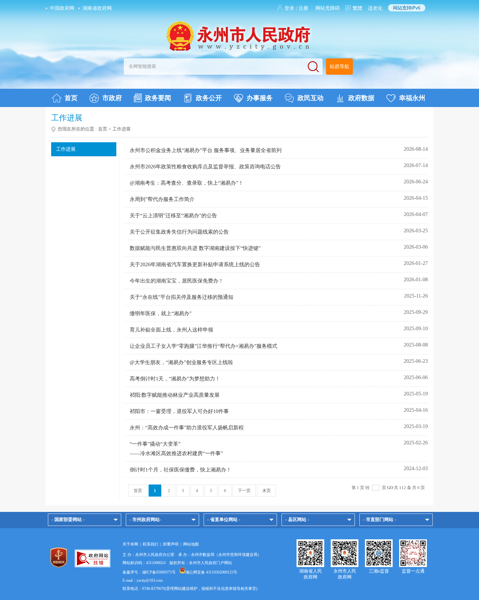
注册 (303, 8)
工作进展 (66, 149)
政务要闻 (158, 97)
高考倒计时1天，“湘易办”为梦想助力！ (175, 378)
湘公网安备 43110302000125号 (211, 572)
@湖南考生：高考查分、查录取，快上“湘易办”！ (186, 183)
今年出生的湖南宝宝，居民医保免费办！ (177, 281)
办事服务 (260, 97)
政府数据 (361, 97)
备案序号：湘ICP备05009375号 (149, 572)
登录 (289, 8)
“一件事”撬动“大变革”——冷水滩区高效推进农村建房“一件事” (176, 448)
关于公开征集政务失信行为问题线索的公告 (179, 232)
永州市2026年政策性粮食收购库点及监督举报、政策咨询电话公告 (205, 166)
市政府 (112, 97)
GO (390, 487)
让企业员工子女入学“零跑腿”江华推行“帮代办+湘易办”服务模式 (203, 346)
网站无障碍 (327, 8)
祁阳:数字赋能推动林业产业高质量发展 (175, 395)
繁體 (357, 8)
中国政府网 (62, 8)
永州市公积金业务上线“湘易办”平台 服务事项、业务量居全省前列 (206, 150)
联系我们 (150, 544)
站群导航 (339, 66)
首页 (71, 97)
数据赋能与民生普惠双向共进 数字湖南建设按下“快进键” (195, 248)
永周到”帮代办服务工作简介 (162, 199)
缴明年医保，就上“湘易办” (161, 313)
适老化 (375, 8)
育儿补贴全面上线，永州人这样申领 (171, 329)
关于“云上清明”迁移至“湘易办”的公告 (173, 215)
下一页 (244, 490)
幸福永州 (412, 97)
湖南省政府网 (97, 8)
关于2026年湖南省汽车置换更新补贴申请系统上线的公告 (195, 264)
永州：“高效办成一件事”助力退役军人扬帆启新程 (187, 427)
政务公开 (209, 97)
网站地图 (191, 544)
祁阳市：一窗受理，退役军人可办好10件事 (179, 411)
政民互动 (311, 97)
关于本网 (130, 544)
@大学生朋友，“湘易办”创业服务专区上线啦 (181, 362)
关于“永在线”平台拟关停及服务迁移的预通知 (181, 297)
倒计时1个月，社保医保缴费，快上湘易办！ (180, 469)
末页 (266, 490)
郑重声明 (171, 544)
